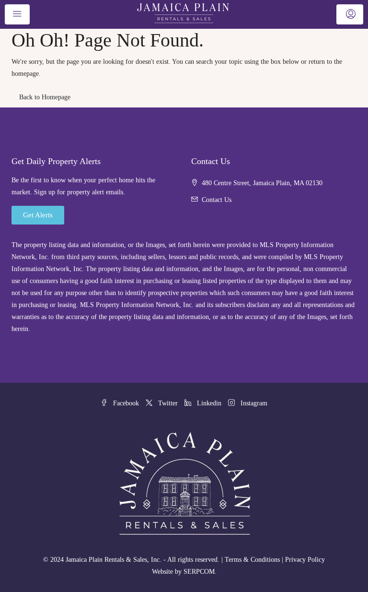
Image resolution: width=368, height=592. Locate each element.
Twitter (168, 403)
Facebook (126, 403)
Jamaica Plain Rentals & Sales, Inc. (113, 559)
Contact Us (216, 199)
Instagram (253, 403)
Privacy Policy (305, 559)
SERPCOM (199, 571)
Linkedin (209, 403)
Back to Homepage (44, 97)
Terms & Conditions (252, 559)
